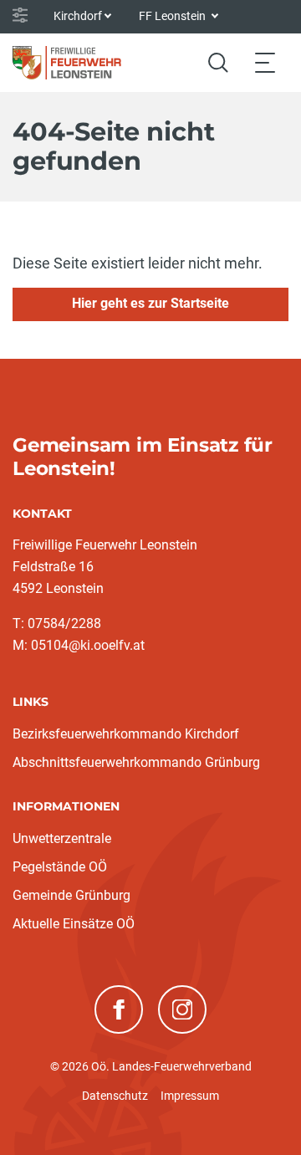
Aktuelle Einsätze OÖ (74, 924)
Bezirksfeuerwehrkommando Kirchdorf (126, 734)
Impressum (190, 1095)
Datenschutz (115, 1095)
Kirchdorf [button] (78, 16)
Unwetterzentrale (62, 838)
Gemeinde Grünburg (71, 895)
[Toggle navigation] (265, 62)
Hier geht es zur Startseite (150, 303)
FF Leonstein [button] (173, 16)
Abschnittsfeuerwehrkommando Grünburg (136, 762)
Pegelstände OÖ (60, 867)
